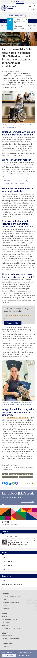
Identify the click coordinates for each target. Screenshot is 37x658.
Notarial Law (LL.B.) (8, 561)
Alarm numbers (7, 636)
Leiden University (5, 2)
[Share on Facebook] (3, 483)
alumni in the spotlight (17, 474)
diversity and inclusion (10, 477)
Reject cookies (25, 655)
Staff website (3, 26)
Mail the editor (30, 483)
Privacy (4, 606)
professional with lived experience (18, 417)
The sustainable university (10, 619)
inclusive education (26, 477)
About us (5, 616)
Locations (5, 600)
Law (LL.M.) (6, 569)
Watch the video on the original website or (17, 316)
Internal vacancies (7, 622)
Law (3, 581)
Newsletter (5, 646)
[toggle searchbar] (34, 5)
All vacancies (6, 625)
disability (29, 474)
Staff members (20, 2)
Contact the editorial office (10, 603)
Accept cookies (12, 323)
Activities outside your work (11, 628)
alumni (5, 474)
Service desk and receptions (11, 597)
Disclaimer (5, 609)
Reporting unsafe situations (10, 639)
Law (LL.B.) (6, 557)
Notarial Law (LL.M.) (9, 565)
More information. (25, 652)
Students (13, 2)
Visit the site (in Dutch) (27, 502)
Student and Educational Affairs (12, 585)
